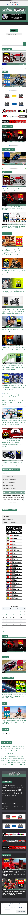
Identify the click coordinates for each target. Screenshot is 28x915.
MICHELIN (13, 751)
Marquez (7, 751)
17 (3, 621)
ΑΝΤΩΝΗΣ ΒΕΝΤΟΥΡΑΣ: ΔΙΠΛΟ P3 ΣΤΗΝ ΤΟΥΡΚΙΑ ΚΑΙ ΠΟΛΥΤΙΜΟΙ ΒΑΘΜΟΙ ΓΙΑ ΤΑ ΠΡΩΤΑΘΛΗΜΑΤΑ (14, 388)
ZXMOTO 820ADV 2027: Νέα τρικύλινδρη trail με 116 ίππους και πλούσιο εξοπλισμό (14, 273)
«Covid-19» (3, 764)
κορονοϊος (3, 766)
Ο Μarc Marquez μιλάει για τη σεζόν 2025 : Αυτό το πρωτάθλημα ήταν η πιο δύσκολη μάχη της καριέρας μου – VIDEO (13, 873)
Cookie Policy (7, 909)
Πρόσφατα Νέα (6, 233)
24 (3, 624)
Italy (16, 748)
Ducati (24, 746)
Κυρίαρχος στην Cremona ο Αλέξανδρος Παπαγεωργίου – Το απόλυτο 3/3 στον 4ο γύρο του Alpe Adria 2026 (14, 422)
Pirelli (14, 760)
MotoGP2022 (9, 758)
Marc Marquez (8, 790)
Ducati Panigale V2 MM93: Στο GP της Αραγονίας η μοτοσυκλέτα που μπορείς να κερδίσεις (13, 208)
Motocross (4, 754)
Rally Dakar (21, 760)
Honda (13, 748)
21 (17, 621)
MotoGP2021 (4, 758)
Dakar (21, 746)
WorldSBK (14, 762)
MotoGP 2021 (22, 756)
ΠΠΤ (14, 764)
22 (21, 621)
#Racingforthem (10, 746)
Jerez (18, 748)
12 (10, 618)
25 (6, 624)
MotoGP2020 (10, 756)
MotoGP (11, 753)
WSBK (18, 762)
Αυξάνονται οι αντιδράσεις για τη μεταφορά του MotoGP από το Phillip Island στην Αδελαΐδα (13, 367)
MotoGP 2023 (4, 760)
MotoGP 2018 (18, 754)
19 (10, 621)
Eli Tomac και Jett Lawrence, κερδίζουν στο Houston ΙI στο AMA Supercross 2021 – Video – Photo (14, 696)
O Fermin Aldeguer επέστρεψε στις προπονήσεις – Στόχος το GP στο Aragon (12, 402)
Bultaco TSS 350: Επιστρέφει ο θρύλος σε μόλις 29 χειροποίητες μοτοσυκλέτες (13, 189)
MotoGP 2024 (10, 760)
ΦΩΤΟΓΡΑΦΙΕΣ (22, 764)
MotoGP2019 (4, 756)
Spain (25, 760)
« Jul (3, 631)
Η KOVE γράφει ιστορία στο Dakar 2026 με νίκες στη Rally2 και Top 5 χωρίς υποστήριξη (14, 722)
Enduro (2, 748)
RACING (17, 760)
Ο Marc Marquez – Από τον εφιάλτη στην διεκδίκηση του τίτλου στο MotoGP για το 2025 (13, 893)
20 (14, 621)
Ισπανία (8, 764)
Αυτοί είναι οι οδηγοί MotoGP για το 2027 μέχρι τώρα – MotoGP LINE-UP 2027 (13, 226)
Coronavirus (17, 746)
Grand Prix (7, 748)
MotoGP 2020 (15, 756)
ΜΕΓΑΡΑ (11, 764)
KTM (20, 748)
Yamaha (23, 762)
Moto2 (22, 750)
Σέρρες (17, 764)
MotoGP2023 (21, 758)
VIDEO (9, 762)
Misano (19, 750)
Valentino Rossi (4, 762)
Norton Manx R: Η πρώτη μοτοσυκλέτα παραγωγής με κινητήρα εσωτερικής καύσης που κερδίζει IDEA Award (13, 311)
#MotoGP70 (3, 746)
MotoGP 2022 (15, 758)
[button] (14, 473)
